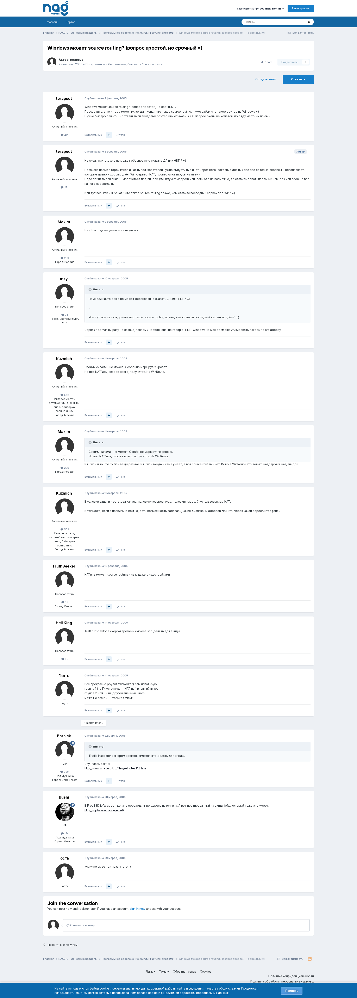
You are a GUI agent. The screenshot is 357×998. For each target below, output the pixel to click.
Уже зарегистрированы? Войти (259, 8)
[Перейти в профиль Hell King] (64, 637)
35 (66, 659)
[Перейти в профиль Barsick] (64, 750)
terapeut (76, 59)
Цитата (120, 134)
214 (66, 134)
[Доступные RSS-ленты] (309, 959)
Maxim (64, 222)
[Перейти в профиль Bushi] (64, 812)
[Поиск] (309, 22)
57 (66, 602)
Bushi (64, 797)
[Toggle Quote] (90, 289)
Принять (291, 990)
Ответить (298, 79)
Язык (150, 971)
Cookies (205, 971)
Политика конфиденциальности (291, 976)
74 (66, 314)
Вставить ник (93, 134)
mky (64, 279)
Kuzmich (64, 359)
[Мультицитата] (109, 135)
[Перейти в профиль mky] (64, 293)
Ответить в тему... (83, 925)
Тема (163, 971)
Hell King (64, 623)
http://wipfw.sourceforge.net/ (104, 810)
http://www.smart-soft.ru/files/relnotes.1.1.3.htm (115, 768)
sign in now (137, 908)
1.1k (66, 833)
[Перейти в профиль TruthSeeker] (64, 580)
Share (268, 62)
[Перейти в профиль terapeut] (51, 62)
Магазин (52, 22)
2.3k (66, 771)
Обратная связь (184, 971)
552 (66, 394)
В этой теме (291, 21)
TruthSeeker (63, 566)
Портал (70, 22)
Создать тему (265, 79)
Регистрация (300, 8)
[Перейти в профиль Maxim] (64, 236)
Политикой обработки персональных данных (196, 992)
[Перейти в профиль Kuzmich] (64, 373)
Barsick (64, 736)
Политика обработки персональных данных (282, 981)
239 (66, 258)
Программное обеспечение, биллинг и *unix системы (124, 64)
